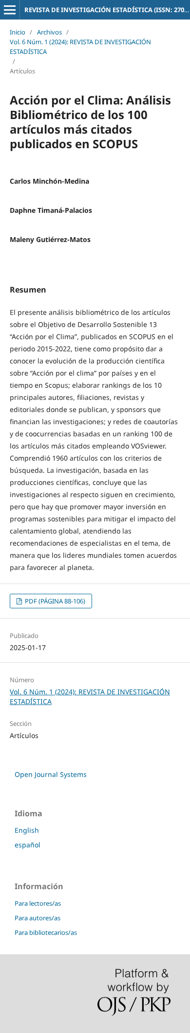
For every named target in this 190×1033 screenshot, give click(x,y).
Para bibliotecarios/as (46, 932)
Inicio (17, 32)
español (27, 844)
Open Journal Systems (51, 774)
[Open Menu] (9, 9)
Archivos (49, 32)
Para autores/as (37, 917)
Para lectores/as (38, 903)
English (27, 830)
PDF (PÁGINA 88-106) (54, 601)
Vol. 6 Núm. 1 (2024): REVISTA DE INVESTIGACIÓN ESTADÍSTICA (80, 46)
